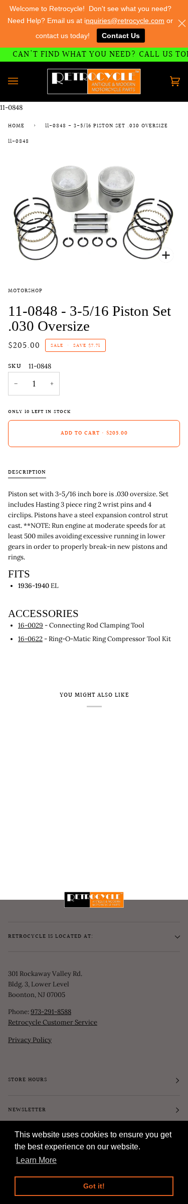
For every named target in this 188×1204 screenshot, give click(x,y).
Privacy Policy (30, 1040)
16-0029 (30, 625)
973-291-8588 (51, 1012)
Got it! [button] (94, 1186)
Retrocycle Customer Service (52, 1022)
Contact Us (121, 36)
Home (16, 126)
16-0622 (30, 639)
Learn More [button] (36, 1160)
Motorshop (25, 291)
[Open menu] (23, 81)
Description (27, 472)
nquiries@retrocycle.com (125, 21)
